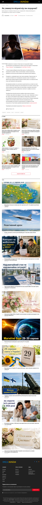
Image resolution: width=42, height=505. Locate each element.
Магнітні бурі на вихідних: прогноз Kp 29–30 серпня (16, 341)
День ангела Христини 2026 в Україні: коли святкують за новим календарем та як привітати (31, 131)
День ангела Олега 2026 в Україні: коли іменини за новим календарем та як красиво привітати (11, 167)
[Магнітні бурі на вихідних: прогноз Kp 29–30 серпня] (21, 329)
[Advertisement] (21, 24)
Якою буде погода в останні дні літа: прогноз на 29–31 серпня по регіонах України (21, 205)
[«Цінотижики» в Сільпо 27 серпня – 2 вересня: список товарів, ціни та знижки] (11, 141)
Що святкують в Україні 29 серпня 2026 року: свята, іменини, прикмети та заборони (21, 369)
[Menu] (3, 2)
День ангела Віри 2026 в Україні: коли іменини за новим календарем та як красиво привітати (11, 131)
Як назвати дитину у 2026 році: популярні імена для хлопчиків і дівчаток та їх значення (21, 424)
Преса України (9, 67)
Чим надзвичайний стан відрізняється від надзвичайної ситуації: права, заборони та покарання (21, 287)
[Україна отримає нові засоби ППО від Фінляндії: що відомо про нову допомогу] (21, 383)
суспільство (17, 112)
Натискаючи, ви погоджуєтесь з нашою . (15, 492)
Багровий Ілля (7, 15)
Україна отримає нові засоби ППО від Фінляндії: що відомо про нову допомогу (20, 396)
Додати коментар (21, 173)
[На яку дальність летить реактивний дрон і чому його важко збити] (21, 220)
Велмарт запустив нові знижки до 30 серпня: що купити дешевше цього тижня (30, 167)
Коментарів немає (22, 15)
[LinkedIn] (3, 72)
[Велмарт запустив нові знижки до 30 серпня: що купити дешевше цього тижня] (31, 159)
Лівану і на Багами (26, 106)
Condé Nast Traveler (26, 67)
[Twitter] (3, 69)
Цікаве (16, 15)
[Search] (39, 2)
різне (13, 112)
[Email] (3, 77)
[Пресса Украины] (21, 2)
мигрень (8, 112)
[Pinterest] (3, 74)
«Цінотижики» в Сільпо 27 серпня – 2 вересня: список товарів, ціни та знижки (10, 149)
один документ (33, 103)
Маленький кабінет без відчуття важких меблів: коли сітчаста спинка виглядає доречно (30, 149)
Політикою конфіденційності (22, 492)
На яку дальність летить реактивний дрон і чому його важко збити (20, 232)
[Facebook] (3, 67)
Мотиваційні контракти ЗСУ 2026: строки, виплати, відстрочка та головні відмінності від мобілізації (21, 259)
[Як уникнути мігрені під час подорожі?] (21, 47)
